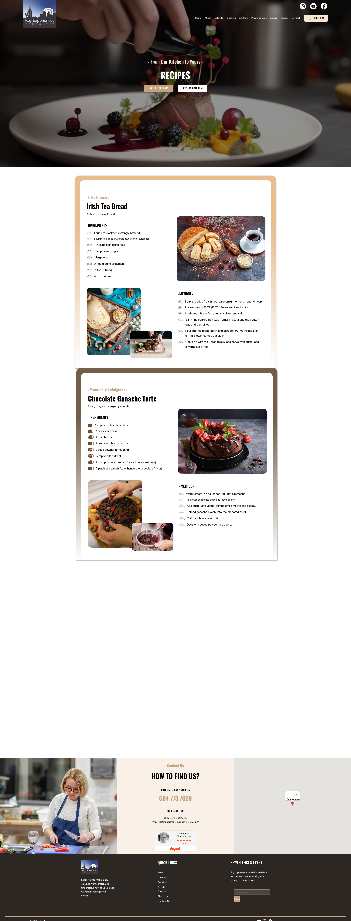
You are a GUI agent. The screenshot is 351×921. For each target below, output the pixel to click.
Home (161, 872)
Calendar (163, 877)
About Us (163, 896)
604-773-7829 (175, 798)
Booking (162, 882)
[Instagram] (303, 6)
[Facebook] (324, 6)
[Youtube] (313, 6)
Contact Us (164, 900)
